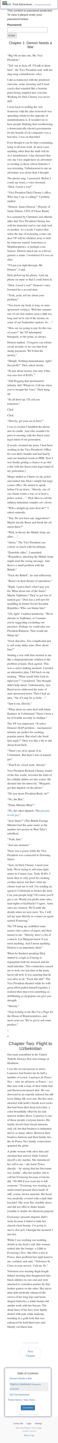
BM (9, 4)
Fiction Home (14, 1400)
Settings (38, 1423)
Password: (14, 24)
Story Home (29, 1400)
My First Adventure (19, 1394)
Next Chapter (30, 1353)
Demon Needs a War (21, 1378)
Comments (28, 1407)
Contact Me (18, 1423)
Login (29, 1423)
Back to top (29, 1435)
